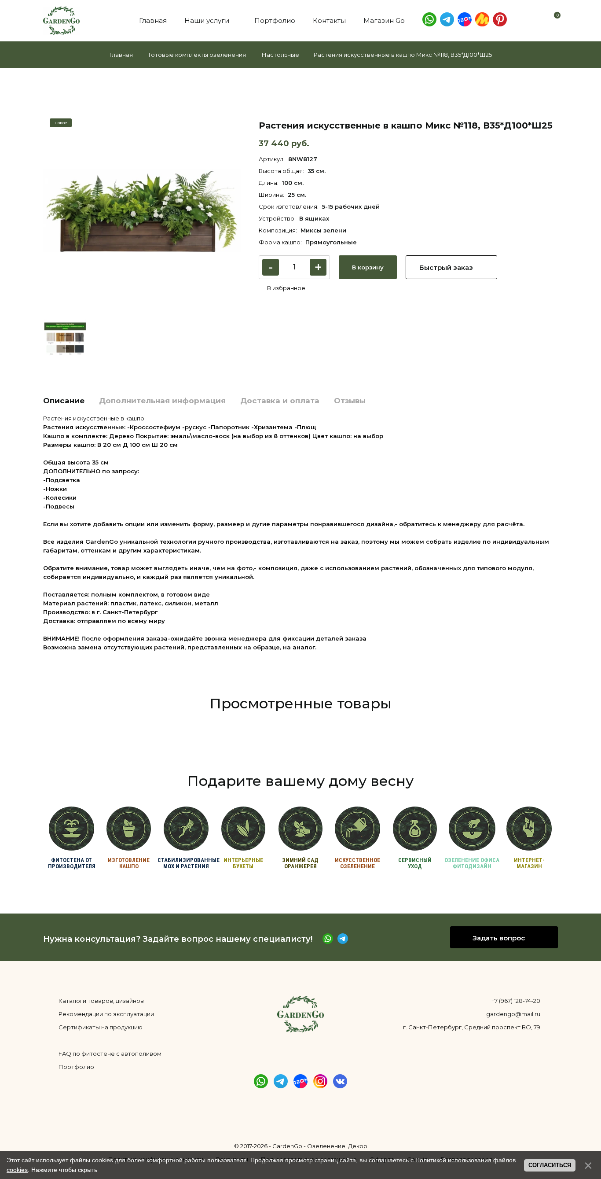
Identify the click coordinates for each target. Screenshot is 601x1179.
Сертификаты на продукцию (101, 1027)
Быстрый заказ (447, 267)
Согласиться (549, 1165)
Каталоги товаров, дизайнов (101, 1000)
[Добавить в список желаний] (282, 288)
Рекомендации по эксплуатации (106, 1013)
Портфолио (76, 1066)
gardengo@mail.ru (513, 1013)
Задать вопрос (500, 938)
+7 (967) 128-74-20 (515, 1000)
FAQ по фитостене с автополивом (110, 1053)
